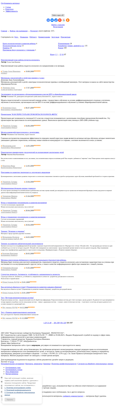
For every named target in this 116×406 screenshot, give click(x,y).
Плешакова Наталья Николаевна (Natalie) (9, 269)
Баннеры (47, 364)
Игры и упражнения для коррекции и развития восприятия (24, 203)
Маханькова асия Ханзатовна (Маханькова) (11, 147)
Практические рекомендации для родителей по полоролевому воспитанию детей (32, 152)
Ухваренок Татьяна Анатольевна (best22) (9, 127)
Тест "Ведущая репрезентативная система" (17, 298)
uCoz (12, 362)
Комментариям (44, 37)
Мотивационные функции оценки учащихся (18, 188)
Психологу (34, 31)
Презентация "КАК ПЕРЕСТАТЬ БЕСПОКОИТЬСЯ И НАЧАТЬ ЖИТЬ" (29, 114)
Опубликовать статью (13, 370)
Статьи (8, 7)
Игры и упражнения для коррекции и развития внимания (23, 217)
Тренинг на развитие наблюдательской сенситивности (22, 244)
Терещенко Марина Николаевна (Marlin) (9, 197)
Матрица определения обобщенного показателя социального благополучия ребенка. (33, 260)
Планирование (64, 44)
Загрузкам (55, 37)
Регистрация (58, 27)
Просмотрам (65, 37)
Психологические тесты (12, 46)
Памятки (6, 48)
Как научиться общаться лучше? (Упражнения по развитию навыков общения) (31, 287)
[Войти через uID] (48, 20)
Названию (24, 37)
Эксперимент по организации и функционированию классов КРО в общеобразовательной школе (38, 94)
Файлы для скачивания (19, 31)
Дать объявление (11, 372)
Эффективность (11, 11)
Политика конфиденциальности (64, 364)
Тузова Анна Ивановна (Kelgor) (10, 72)
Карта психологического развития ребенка (19, 44)
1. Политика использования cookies (18, 388)
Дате (16, 37)
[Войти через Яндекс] (60, 20)
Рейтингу (33, 37)
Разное (60, 48)
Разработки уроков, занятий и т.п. (71, 46)
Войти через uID (58, 15)
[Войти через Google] (64, 20)
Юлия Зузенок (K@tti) (10, 282)
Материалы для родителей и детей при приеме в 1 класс (22, 78)
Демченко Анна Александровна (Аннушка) (11, 88)
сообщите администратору (73, 396)
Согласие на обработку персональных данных (95, 364)
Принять (10, 400)
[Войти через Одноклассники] (67, 20)
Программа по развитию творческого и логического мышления (25, 172)
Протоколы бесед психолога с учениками (19, 50)
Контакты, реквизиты (33, 364)
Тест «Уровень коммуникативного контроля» (18, 312)
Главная (4, 31)
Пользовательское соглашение (12, 364)
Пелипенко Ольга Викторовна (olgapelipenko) (11, 109)
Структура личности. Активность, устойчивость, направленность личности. (30, 274)
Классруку (9, 9)
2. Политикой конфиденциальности (18, 390)
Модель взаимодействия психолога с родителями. (20, 132)
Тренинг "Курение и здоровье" (13, 231)
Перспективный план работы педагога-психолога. (20, 60)
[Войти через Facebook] (56, 20)
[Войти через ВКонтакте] (52, 20)
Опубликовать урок (13, 368)
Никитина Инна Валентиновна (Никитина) (11, 167)
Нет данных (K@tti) (10, 307)
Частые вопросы (11, 374)
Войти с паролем (58, 25)
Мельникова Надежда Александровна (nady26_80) (12, 238)
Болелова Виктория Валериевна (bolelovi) (9, 254)
